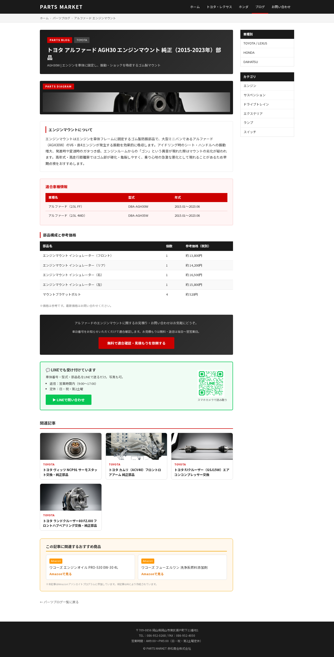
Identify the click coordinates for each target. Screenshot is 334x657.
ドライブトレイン (256, 104)
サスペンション (255, 95)
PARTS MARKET (61, 6)
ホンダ (243, 6)
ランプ (248, 122)
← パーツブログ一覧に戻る (59, 602)
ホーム (195, 6)
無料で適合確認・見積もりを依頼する (136, 343)
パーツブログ (61, 18)
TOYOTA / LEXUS (255, 43)
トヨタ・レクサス (219, 6)
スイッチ (250, 131)
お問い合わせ (281, 6)
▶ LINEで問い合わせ (69, 399)
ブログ (260, 6)
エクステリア (253, 113)
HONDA (249, 52)
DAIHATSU (251, 61)
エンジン (250, 85)
